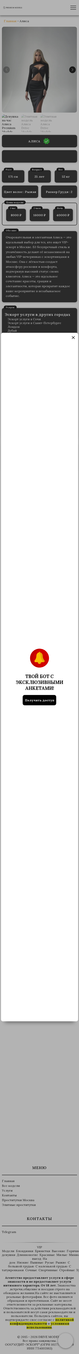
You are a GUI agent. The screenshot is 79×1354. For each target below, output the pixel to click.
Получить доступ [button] (39, 700)
